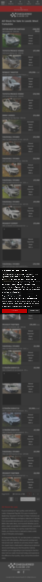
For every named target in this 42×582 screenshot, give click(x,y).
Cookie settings (34, 310)
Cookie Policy (15, 292)
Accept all (14, 310)
